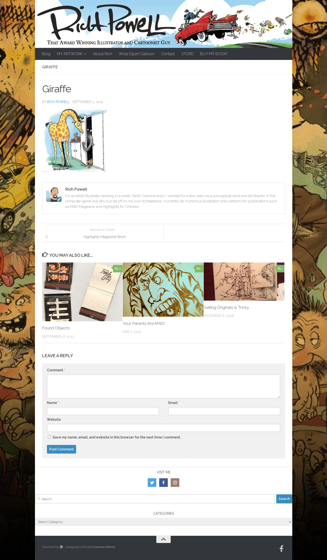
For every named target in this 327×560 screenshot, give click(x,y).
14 (119, 268)
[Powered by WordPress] (61, 546)
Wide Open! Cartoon (136, 54)
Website (54, 419)
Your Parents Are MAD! (144, 323)
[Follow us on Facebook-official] (281, 548)
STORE (187, 54)
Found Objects (56, 328)
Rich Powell (58, 102)
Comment (56, 370)
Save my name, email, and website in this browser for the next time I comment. (117, 437)
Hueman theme (103, 547)
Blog (46, 54)
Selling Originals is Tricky (226, 307)
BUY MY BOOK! (213, 54)
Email (173, 403)
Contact (168, 54)
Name (53, 403)
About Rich (102, 54)
